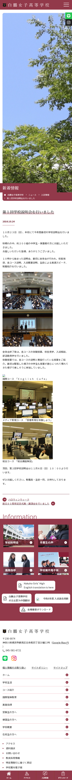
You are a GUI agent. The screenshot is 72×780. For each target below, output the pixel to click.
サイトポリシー (39, 667)
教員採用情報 (13, 758)
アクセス (10, 743)
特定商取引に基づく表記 (19, 762)
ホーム (8, 778)
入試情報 (45, 778)
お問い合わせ (13, 753)
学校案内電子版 (14, 767)
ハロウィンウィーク (18, 499)
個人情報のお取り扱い (14, 667)
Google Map (59, 642)
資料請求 (10, 748)
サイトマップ (60, 667)
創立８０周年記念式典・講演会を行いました (26, 503)
